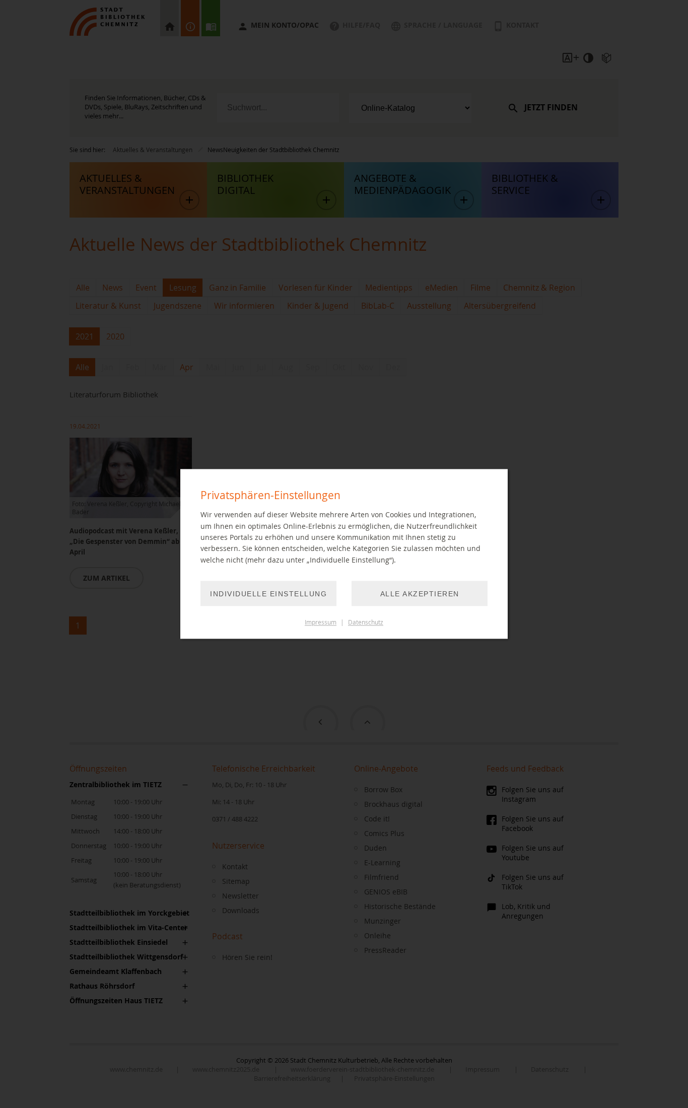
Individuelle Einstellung (268, 594)
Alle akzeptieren (419, 594)
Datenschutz (365, 623)
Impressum (320, 623)
